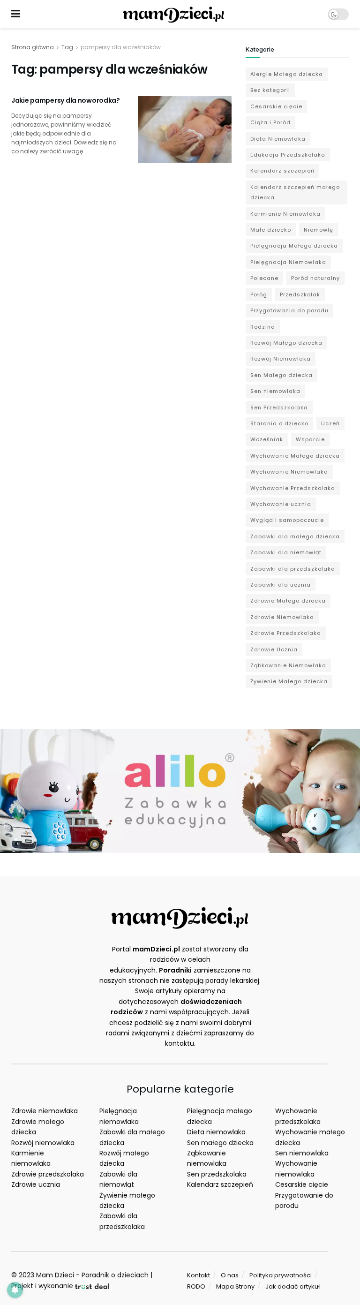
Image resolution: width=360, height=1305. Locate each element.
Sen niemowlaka (275, 391)
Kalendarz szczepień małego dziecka (295, 192)
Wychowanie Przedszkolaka (292, 488)
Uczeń (330, 423)
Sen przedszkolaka (217, 1174)
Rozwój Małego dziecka (286, 343)
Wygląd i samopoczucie (287, 520)
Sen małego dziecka (220, 1142)
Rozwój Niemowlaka (280, 358)
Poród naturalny (315, 278)
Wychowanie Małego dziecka (295, 456)
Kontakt (198, 1275)
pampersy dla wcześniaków (121, 47)
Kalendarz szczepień (282, 170)
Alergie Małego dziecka (286, 74)
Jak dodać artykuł (292, 1286)
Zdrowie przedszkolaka (47, 1174)
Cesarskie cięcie (276, 106)
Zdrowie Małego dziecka (288, 600)
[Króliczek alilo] (180, 790)
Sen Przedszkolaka (279, 407)
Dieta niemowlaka (216, 1132)
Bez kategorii (270, 90)
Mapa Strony (235, 1286)
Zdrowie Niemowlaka (282, 617)
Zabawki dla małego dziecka (295, 536)
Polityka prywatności (280, 1275)
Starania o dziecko (279, 423)
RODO (196, 1286)
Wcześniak (266, 439)
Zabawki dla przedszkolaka (292, 569)
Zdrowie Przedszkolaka (285, 633)
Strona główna (32, 47)
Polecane (264, 278)
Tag (67, 47)
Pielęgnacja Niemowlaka (288, 262)
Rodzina (262, 327)
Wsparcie (310, 439)
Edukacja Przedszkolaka (287, 154)
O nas (230, 1275)
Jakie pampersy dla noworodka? (65, 100)
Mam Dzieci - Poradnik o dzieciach (92, 1275)
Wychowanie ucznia (280, 504)
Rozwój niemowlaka (43, 1142)
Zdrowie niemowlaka (44, 1111)
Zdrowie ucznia (35, 1184)
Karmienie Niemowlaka (285, 214)
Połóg (258, 294)
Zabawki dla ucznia (280, 584)
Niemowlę (318, 230)
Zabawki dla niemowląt (286, 552)
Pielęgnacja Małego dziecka (294, 245)
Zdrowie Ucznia (274, 649)
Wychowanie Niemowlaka (289, 471)
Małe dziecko (270, 230)
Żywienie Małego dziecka (289, 681)
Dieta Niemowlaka (278, 139)
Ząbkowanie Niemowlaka (288, 665)
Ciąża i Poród (270, 122)
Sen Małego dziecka (281, 375)
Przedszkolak (300, 294)
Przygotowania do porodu (289, 310)
